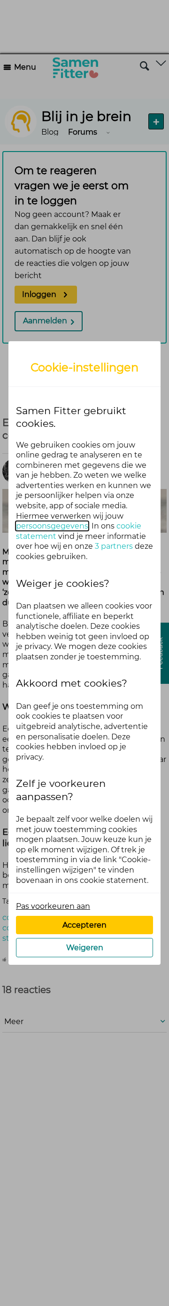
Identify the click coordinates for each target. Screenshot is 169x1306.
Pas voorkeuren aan (53, 906)
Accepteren (84, 925)
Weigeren (84, 947)
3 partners (114, 546)
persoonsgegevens (52, 525)
